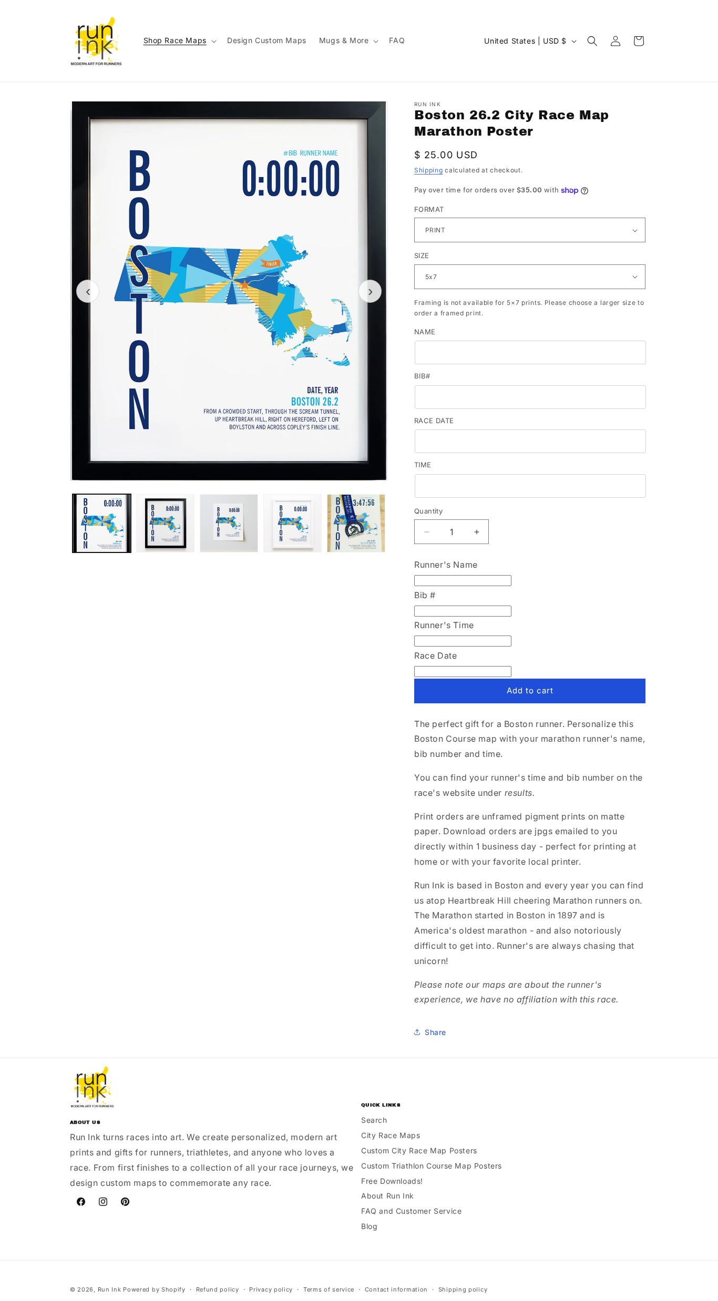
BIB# (422, 376)
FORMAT (429, 209)
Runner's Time (444, 625)
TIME (423, 464)
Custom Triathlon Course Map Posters (431, 1165)
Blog (369, 1226)
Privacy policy (271, 1289)
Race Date (435, 655)
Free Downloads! (392, 1180)
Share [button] (435, 1032)
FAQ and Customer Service (411, 1210)
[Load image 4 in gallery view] (292, 523)
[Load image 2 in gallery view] (165, 523)
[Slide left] (87, 291)
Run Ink (109, 1289)
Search (374, 1119)
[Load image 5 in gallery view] (356, 523)
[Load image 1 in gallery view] (102, 523)
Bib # (425, 595)
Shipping (428, 170)
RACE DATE (434, 420)
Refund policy (217, 1289)
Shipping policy (463, 1289)
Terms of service (328, 1289)
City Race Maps (390, 1135)
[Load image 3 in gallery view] (229, 523)
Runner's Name (446, 564)
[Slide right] (370, 291)
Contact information (396, 1289)
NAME (425, 331)
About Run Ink (387, 1195)
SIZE (421, 255)
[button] (179, 40)
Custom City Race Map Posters (419, 1150)
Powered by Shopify (154, 1289)
